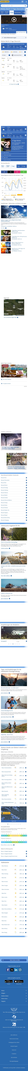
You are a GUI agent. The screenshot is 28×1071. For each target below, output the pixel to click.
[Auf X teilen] (10, 172)
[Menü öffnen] (26, 1)
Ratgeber (3, 1001)
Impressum (14, 1049)
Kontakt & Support (14, 1046)
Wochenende (18, 12)
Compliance (14, 1053)
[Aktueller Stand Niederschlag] (14, 307)
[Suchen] (25, 5)
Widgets (3, 993)
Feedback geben (12, 29)
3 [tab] (13, 644)
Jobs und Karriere (14, 1035)
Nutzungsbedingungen (14, 1061)
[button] (14, 46)
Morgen (7, 12)
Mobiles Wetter (4, 996)
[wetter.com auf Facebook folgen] (8, 969)
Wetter (2, 990)
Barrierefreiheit (14, 1057)
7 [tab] (20, 824)
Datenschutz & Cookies (14, 1038)
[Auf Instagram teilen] (17, 172)
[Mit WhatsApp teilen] (23, 172)
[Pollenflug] (22, 2)
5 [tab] (17, 644)
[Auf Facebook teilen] (4, 172)
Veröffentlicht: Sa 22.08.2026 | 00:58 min (9, 226)
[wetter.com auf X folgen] (12, 970)
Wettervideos (4, 998)
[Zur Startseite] (5, 1)
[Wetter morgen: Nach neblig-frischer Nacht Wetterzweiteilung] (14, 211)
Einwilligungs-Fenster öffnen (14, 1042)
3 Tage (11, 12)
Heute (2, 12)
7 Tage (23, 12)
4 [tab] (15, 644)
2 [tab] (11, 644)
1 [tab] (9, 644)
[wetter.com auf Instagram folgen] (20, 969)
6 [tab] (19, 644)
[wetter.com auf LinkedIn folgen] (16, 969)
